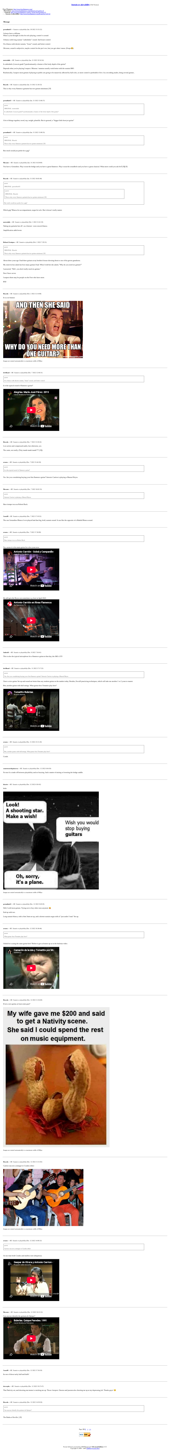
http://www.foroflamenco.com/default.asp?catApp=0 (28, 11)
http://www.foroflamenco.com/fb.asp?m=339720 (35, 14)
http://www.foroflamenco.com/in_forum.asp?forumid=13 (28, 12)
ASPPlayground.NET (93, 1448)
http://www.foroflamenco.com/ (23, 9)
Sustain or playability (80, 5)
